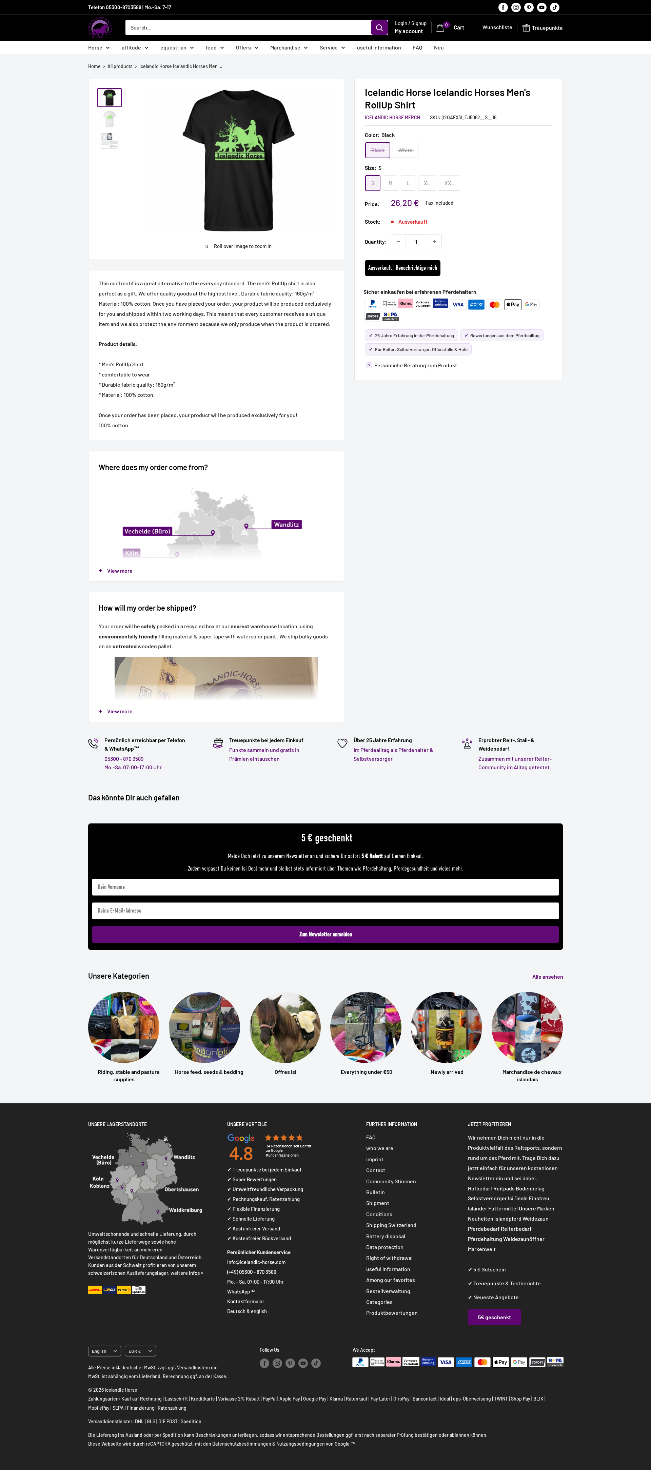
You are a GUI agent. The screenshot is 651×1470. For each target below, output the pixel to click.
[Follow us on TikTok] (554, 7)
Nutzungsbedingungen (300, 1444)
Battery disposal (385, 1236)
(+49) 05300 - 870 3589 (251, 1272)
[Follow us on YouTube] (542, 7)
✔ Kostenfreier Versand (253, 1228)
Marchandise (285, 47)
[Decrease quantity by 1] (398, 241)
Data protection (384, 1247)
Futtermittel (503, 1208)
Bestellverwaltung (388, 1291)
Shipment (377, 1203)
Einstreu (539, 1198)
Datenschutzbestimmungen (241, 1444)
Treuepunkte (488, 1283)
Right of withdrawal (389, 1257)
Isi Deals (518, 1198)
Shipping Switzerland (391, 1225)
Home (94, 66)
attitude (131, 47)
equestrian (173, 47)
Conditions (379, 1214)
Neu (439, 47)
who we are (379, 1148)
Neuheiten (480, 1218)
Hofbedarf (480, 1188)
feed (211, 47)
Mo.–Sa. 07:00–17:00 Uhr (133, 767)
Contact (375, 1170)
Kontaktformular (245, 1301)
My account (409, 30)
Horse (95, 47)
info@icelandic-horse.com (256, 1262)
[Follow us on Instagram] (516, 7)
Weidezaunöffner (524, 1239)
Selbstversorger (487, 1198)
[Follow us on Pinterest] (529, 7)
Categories (379, 1302)
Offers (243, 47)
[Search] (379, 27)
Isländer (477, 1208)
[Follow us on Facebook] (503, 7)
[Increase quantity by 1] (434, 241)
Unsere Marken (536, 1208)
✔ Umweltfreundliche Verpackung (265, 1189)
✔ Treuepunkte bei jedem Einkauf (264, 1169)
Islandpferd (507, 1218)
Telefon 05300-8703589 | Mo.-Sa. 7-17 (129, 7)
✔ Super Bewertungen (252, 1179)
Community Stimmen (391, 1181)
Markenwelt (482, 1249)
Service (329, 47)
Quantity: (376, 241)
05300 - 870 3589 (123, 758)
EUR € (135, 1351)
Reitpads (504, 1188)
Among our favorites (390, 1280)
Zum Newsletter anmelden (325, 934)
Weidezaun (535, 1218)
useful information (379, 47)
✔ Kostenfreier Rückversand (259, 1238)
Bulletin (375, 1192)
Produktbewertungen (392, 1312)
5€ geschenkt (494, 1317)
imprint (374, 1159)
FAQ (417, 47)
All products (120, 66)
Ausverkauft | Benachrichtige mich (402, 267)
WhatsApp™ (241, 1291)
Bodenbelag (530, 1188)
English (99, 1351)
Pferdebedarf (484, 1228)
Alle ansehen (548, 976)
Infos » (196, 1273)
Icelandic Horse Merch (392, 117)
